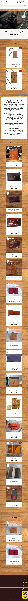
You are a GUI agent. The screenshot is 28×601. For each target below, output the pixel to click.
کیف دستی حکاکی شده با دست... (14, 260)
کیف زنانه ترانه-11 (14, 487)
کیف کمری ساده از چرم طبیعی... (14, 419)
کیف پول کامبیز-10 (14, 306)
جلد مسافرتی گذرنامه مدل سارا (14, 48)
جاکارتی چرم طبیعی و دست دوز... (14, 283)
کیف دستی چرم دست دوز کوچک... (14, 215)
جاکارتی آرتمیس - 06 (14, 464)
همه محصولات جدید (21, 77)
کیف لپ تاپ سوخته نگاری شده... (14, 374)
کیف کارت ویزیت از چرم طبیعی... (14, 170)
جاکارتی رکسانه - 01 (14, 442)
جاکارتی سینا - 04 (14, 238)
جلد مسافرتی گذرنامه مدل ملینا (14, 70)
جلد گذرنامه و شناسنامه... (14, 147)
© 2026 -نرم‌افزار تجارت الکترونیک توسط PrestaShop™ (15, 582)
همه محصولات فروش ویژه (19, 552)
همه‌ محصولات (22, 494)
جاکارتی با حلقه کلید (14, 328)
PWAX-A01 (14, 397)
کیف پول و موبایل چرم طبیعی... (14, 351)
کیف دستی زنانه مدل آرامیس (14, 192)
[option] (14, 16)
